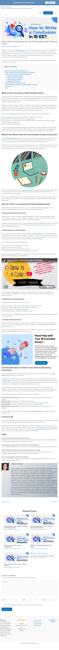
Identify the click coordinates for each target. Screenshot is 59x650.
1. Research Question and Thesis (15, 75)
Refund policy (38, 625)
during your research (22, 309)
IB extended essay (19, 50)
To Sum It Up (8, 86)
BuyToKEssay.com (41, 429)
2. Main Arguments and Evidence (15, 77)
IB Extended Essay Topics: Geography (13, 546)
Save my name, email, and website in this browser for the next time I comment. (23, 604)
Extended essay (16, 46)
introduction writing (27, 190)
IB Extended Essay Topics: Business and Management (16, 527)
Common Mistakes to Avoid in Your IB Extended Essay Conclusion (21, 84)
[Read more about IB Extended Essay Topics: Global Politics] (16, 557)
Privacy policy (38, 621)
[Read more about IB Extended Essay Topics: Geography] (16, 538)
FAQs (6, 88)
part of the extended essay (10, 138)
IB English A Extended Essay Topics (42, 556)
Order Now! (50, 2)
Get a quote (41, 363)
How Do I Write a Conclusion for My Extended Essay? (18, 74)
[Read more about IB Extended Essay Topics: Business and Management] (16, 519)
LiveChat (53, 621)
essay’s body (31, 119)
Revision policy (38, 623)
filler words (15, 292)
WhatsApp (52, 620)
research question (7, 380)
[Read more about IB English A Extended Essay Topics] (39, 553)
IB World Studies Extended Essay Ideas (41, 545)
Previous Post (6, 501)
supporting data (38, 233)
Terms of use (38, 620)
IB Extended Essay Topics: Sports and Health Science (41, 526)
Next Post (54, 501)
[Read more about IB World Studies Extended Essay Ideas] (42, 538)
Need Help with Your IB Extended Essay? (15, 82)
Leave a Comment (6, 46)
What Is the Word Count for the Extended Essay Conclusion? (20, 72)
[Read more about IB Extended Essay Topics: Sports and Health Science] (42, 519)
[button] (48, 13)
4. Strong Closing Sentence (13, 81)
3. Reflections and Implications (14, 79)
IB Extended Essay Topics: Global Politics (15, 564)
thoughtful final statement (36, 411)
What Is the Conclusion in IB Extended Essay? (16, 70)
